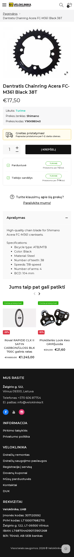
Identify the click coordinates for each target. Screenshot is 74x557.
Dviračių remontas (16, 455)
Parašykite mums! (37, 203)
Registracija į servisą (17, 467)
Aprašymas (16, 218)
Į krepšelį (48, 149)
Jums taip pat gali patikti (37, 287)
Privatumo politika (16, 436)
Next (39, 294)
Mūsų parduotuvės (17, 479)
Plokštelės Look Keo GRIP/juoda (54, 342)
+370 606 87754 (29, 398)
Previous (34, 294)
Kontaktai (10, 485)
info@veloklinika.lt (30, 402)
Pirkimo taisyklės (15, 430)
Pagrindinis (10, 14)
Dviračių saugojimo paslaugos (25, 461)
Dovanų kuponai (15, 473)
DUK (6, 491)
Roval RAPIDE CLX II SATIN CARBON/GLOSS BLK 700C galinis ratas (19, 345)
